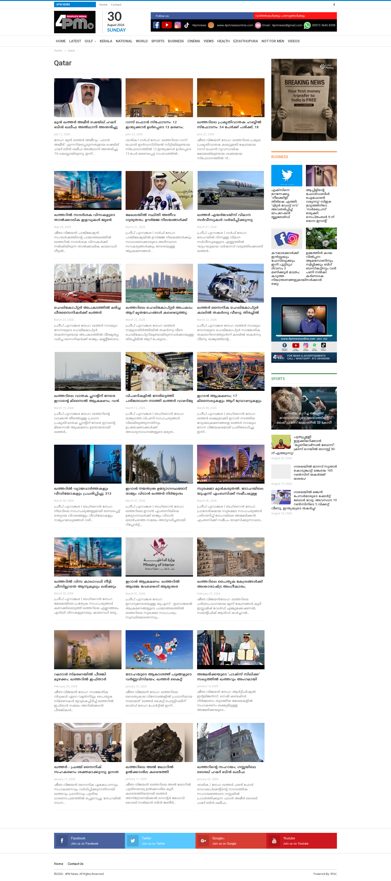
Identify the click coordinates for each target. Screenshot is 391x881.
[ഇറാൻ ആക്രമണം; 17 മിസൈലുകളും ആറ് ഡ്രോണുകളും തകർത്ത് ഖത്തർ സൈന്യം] (231, 371)
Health (223, 41)
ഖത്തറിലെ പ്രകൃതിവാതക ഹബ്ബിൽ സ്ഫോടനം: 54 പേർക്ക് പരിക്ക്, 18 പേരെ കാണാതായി (229, 127)
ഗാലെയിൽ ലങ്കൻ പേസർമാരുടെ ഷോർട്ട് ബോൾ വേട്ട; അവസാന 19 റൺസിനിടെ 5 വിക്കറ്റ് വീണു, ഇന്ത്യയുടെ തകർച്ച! (304, 500)
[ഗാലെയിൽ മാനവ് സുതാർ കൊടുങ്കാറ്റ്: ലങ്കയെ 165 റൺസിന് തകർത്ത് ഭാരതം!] (281, 471)
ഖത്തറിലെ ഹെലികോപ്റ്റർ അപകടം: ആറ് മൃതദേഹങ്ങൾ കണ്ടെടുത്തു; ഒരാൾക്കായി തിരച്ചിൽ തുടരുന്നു (159, 313)
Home (103, 4)
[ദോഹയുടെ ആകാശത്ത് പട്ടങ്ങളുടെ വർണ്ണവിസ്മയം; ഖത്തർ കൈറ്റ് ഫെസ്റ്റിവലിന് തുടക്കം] (159, 649)
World (142, 41)
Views (209, 41)
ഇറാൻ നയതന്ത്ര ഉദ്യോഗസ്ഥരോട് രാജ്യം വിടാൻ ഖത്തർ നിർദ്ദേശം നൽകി (156, 494)
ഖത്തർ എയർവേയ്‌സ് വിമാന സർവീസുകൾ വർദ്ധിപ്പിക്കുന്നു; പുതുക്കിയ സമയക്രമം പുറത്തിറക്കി (230, 220)
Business (176, 41)
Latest (75, 41)
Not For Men (273, 41)
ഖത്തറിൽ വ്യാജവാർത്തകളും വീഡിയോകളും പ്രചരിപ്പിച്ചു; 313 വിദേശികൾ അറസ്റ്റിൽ (82, 494)
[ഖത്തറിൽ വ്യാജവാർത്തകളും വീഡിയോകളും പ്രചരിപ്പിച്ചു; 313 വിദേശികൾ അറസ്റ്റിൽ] (88, 464)
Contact (116, 4)
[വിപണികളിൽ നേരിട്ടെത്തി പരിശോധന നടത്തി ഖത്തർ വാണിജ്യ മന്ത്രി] (159, 371)
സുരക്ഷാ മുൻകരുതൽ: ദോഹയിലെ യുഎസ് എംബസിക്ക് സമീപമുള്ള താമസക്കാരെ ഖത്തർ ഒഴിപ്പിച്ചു (230, 494)
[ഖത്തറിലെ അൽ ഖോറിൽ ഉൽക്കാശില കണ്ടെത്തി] (159, 742)
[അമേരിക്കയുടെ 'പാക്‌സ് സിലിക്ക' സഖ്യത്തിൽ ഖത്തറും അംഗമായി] (231, 649)
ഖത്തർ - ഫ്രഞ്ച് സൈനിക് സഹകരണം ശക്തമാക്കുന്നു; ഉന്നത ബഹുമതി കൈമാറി (86, 772)
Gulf (89, 41)
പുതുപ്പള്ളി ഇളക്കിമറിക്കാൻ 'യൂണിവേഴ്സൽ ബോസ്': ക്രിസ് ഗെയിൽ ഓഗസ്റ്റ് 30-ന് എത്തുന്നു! (303, 445)
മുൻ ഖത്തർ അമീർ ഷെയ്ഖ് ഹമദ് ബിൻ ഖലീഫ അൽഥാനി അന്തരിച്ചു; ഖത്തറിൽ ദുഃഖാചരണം (86, 127)
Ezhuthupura (245, 41)
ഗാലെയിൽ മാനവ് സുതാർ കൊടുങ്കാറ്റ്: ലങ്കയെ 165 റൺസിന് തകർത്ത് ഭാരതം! (315, 473)
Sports (157, 41)
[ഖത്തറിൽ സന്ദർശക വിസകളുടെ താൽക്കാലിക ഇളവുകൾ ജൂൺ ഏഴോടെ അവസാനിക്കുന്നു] (88, 190)
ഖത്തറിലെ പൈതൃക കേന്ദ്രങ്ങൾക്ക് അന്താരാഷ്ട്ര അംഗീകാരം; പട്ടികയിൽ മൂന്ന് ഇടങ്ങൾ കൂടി (230, 587)
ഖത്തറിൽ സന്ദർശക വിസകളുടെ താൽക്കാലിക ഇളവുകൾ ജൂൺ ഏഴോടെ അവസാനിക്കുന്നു (84, 220)
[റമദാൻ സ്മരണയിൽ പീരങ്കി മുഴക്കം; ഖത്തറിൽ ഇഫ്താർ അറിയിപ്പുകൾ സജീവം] (88, 649)
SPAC (333, 874)
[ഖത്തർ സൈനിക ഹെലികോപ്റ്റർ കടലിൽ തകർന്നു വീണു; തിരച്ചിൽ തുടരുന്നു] (231, 283)
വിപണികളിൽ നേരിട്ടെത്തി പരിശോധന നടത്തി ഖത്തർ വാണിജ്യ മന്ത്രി (159, 401)
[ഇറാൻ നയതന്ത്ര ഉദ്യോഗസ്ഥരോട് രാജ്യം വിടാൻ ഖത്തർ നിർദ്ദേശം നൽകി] (159, 464)
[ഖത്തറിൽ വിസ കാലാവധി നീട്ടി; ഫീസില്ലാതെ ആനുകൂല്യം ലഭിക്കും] (88, 557)
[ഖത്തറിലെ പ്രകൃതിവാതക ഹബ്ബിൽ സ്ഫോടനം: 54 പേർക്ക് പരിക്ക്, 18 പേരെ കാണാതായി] (231, 97)
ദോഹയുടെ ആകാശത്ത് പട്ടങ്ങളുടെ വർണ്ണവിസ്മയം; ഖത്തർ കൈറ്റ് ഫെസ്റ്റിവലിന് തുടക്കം (159, 679)
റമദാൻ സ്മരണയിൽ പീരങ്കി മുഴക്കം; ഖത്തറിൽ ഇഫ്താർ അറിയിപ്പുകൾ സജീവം (80, 679)
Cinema (193, 41)
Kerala (106, 41)
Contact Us (75, 864)
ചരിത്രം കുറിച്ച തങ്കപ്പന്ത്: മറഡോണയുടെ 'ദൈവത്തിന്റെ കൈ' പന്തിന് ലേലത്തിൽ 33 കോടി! (304, 418)
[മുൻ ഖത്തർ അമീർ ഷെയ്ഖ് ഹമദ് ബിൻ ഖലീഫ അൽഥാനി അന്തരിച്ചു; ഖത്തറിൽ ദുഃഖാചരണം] (88, 97)
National (124, 41)
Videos (294, 41)
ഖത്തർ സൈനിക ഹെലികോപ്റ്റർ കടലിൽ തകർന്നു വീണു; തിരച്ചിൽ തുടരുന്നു (228, 313)
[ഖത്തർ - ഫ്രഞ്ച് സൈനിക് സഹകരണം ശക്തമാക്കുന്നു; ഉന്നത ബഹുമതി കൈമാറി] (88, 742)
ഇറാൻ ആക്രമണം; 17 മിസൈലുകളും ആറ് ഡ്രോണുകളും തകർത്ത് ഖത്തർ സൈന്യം (229, 401)
